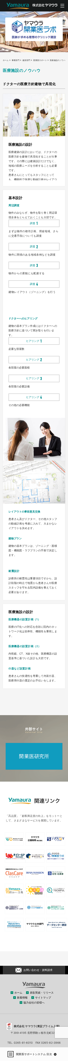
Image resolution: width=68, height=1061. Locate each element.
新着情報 (22, 997)
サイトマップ (43, 997)
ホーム (18, 992)
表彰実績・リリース (42, 992)
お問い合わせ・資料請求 (38, 969)
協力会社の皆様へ (34, 1002)
